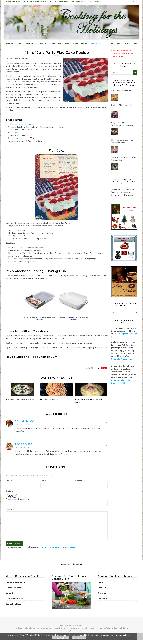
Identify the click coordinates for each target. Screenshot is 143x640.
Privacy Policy (94, 628)
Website (78, 481)
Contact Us (97, 1)
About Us (25, 1)
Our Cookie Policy (60, 638)
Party (126, 43)
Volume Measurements (16, 582)
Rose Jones (23, 444)
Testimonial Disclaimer (119, 628)
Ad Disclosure (34, 1)
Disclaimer (33, 628)
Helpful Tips (52, 1)
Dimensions (11, 593)
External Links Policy (80, 628)
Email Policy (67, 628)
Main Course (56, 43)
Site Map (90, 1)
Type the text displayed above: (18, 499)
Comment (10, 509)
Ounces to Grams (13, 587)
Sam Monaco (24, 421)
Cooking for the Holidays (13, 1)
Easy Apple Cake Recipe (121, 90)
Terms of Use (105, 628)
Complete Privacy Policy (122, 359)
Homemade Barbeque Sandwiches (22, 124)
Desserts (94, 43)
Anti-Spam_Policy (22, 628)
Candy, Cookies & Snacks (111, 43)
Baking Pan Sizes (13, 604)
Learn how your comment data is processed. (56, 547)
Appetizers (30, 43)
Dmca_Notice (43, 628)
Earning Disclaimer (56, 628)
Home (100, 582)
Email (43, 481)
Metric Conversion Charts (66, 1)
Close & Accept (79, 638)
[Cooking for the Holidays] (71, 22)
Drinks (134, 43)
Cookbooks (43, 1)
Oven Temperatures (15, 598)
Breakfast (9, 43)
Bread (20, 43)
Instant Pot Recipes (80, 43)
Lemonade (18, 138)
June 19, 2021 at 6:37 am (22, 447)
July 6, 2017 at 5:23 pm (22, 424)
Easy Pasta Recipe (49, 399)
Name (9, 481)
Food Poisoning (80, 1)
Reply (106, 422)
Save (104, 368)
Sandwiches (43, 43)
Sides (67, 43)
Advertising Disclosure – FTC (71, 631)
